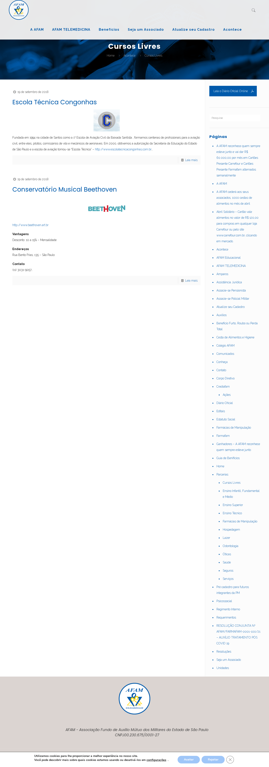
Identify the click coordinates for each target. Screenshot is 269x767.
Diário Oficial (224, 403)
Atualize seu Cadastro (230, 307)
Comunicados (225, 353)
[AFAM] (19, 10)
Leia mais (191, 160)
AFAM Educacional (228, 257)
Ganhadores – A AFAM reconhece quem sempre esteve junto (238, 447)
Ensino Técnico (232, 513)
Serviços (228, 578)
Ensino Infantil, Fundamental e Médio (241, 493)
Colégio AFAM (225, 345)
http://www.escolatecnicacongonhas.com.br (123, 149)
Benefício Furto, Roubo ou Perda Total (237, 326)
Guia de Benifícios (228, 458)
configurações (156, 760)
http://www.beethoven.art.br (30, 225)
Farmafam (223, 435)
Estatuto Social (225, 419)
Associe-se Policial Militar (232, 298)
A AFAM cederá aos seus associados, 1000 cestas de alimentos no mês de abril (234, 197)
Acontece (129, 55)
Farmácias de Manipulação (233, 427)
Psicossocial (224, 601)
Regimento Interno (228, 609)
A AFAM (221, 183)
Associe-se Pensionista (231, 290)
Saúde (227, 562)
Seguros (228, 570)
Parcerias (222, 474)
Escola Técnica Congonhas (54, 102)
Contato (221, 370)
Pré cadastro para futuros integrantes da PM (232, 590)
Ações (227, 394)
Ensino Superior (233, 505)
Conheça (222, 362)
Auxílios (221, 315)
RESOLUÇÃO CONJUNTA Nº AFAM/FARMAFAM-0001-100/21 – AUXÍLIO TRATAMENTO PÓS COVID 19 (238, 634)
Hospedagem (231, 529)
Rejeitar (213, 760)
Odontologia (230, 546)
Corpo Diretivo (225, 378)
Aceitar (189, 760)
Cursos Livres (231, 482)
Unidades (222, 668)
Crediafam (223, 386)
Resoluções (223, 651)
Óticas (227, 554)
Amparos (222, 274)
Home (111, 55)
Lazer (226, 537)
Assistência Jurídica (229, 282)
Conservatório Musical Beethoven (64, 189)
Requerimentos (226, 617)
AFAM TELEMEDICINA (231, 266)
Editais (220, 411)
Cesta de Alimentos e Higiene (235, 337)
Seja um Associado (228, 659)
